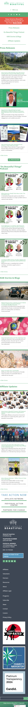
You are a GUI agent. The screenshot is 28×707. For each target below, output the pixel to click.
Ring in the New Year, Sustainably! (10, 370)
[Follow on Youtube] (17, 14)
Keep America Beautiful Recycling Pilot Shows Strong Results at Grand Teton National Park (13, 73)
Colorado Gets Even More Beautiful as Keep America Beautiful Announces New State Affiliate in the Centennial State (13, 446)
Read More (17, 23)
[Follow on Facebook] (8, 14)
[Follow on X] (14, 14)
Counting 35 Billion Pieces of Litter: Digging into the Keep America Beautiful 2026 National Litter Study (13, 261)
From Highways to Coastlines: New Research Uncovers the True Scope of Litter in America (12, 226)
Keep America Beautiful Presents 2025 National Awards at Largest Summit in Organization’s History (13, 412)
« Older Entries (4, 155)
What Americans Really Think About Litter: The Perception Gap (13, 194)
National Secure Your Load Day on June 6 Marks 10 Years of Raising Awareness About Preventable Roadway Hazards (13, 304)
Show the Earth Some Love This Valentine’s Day (13, 338)
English (18, 705)
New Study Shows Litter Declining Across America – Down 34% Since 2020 (11, 145)
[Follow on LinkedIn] (19, 14)
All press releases (14, 160)
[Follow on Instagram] (11, 14)
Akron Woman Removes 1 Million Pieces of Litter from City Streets (13, 478)
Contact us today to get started (11, 555)
